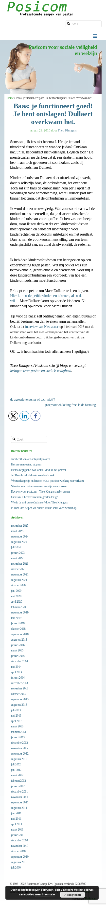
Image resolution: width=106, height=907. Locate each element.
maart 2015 (17, 650)
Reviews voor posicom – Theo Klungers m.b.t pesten (40, 491)
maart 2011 (17, 829)
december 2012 (19, 742)
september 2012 (20, 753)
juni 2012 (16, 770)
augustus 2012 (19, 759)
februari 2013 (18, 732)
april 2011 (16, 824)
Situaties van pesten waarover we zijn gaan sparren (39, 486)
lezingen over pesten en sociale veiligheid (40, 371)
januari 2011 (18, 835)
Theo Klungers (67, 130)
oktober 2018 (18, 628)
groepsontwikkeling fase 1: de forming (70, 405)
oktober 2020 (18, 585)
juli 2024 (16, 547)
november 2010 (19, 846)
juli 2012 (16, 764)
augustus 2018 (19, 639)
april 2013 (16, 721)
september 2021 (20, 574)
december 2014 (19, 661)
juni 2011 (16, 813)
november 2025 (19, 525)
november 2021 (19, 563)
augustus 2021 (19, 580)
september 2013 (20, 699)
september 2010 (20, 856)
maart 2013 (17, 726)
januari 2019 (18, 623)
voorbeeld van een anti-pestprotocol (30, 459)
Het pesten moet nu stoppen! (26, 464)
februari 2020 (18, 607)
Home (10, 97)
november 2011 (19, 797)
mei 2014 (16, 666)
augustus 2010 (19, 862)
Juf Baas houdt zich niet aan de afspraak (33, 475)
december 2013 (19, 683)
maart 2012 (17, 775)
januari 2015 (18, 656)
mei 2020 (16, 596)
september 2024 (20, 536)
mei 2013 (16, 715)
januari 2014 (18, 677)
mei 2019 (16, 618)
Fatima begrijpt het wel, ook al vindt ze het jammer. (39, 470)
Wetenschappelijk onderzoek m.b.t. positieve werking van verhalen (47, 480)
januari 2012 (18, 786)
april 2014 (16, 672)
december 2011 (19, 791)
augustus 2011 (19, 808)
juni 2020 (16, 590)
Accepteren (72, 894)
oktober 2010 (18, 851)
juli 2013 (16, 710)
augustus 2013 (19, 704)
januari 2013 (18, 737)
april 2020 (16, 601)
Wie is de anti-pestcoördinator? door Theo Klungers (39, 502)
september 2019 (20, 612)
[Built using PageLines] (7, 901)
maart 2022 (17, 558)
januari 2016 (18, 645)
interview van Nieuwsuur (41, 327)
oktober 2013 (18, 694)
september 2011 (20, 802)
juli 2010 (16, 867)
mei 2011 (16, 818)
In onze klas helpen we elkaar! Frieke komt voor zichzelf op (43, 508)
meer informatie (45, 894)
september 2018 (20, 634)
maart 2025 (17, 531)
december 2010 (19, 840)
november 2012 (19, 748)
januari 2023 (18, 553)
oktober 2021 (18, 569)
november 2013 (19, 688)
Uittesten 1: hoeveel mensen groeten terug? (34, 497)
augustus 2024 (19, 542)
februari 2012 (18, 780)
